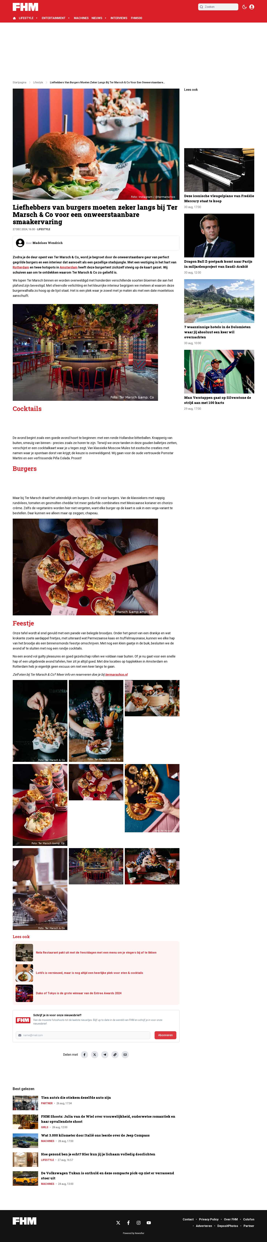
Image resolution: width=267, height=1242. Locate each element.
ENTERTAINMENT (54, 18)
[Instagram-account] (138, 1223)
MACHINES (81, 18)
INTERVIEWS (119, 18)
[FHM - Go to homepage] (24, 1221)
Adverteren (204, 1226)
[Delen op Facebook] (84, 1054)
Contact (188, 1219)
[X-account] (118, 1223)
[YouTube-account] (149, 1223)
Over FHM (231, 1219)
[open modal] (251, 6)
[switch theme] (244, 6)
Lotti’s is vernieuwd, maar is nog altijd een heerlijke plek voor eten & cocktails (89, 973)
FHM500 (136, 18)
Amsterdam (69, 267)
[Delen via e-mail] (125, 1054)
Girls (44, 1127)
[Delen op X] (94, 1054)
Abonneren (165, 1035)
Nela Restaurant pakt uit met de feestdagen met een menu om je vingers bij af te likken (96, 952)
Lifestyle (43, 229)
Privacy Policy (209, 1219)
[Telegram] (104, 1054)
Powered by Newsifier (133, 1233)
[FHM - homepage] (25, 7)
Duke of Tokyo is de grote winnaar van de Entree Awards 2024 (79, 993)
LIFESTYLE (26, 18)
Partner (47, 1103)
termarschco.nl (116, 674)
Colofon (248, 1219)
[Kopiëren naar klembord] (115, 1054)
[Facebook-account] (128, 1223)
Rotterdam (21, 267)
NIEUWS (97, 18)
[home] (14, 18)
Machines (47, 1141)
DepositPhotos (227, 1226)
